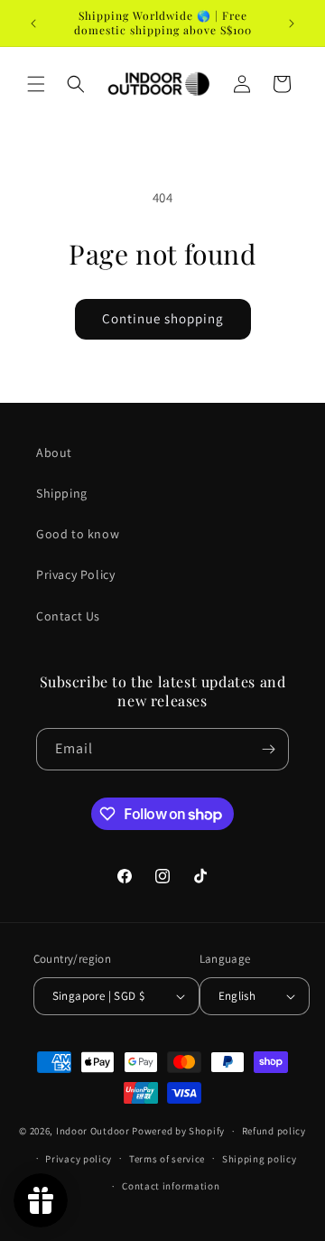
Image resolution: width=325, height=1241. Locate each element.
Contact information (170, 1186)
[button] (36, 84)
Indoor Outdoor (94, 1130)
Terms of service (167, 1158)
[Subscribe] (268, 749)
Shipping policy (259, 1158)
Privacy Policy (75, 574)
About (54, 452)
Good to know (77, 534)
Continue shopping (163, 318)
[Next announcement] (291, 23)
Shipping (62, 493)
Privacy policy (78, 1158)
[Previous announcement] (33, 23)
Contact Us (68, 616)
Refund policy (274, 1130)
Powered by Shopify (178, 1130)
